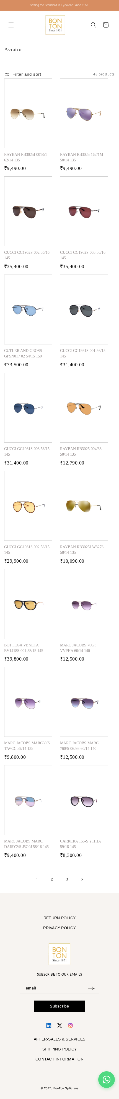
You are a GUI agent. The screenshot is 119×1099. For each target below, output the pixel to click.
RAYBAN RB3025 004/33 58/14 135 (81, 451)
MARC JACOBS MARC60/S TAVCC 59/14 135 (27, 746)
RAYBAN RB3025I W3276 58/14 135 (82, 550)
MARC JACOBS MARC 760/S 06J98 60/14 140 (79, 746)
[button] (11, 25)
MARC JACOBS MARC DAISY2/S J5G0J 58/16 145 (26, 844)
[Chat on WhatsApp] (106, 1079)
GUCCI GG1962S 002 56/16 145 (27, 255)
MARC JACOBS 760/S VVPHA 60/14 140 (78, 648)
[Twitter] (59, 1025)
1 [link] (37, 879)
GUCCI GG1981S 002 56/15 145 (27, 550)
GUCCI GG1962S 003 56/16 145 (82, 255)
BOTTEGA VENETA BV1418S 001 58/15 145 (23, 648)
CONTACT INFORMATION (59, 1059)
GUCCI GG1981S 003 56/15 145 (27, 451)
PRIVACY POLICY (59, 928)
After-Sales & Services (60, 1039)
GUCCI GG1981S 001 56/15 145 (82, 353)
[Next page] (82, 879)
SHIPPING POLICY (59, 1049)
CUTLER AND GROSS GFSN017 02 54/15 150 (23, 353)
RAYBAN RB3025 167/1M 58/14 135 (81, 157)
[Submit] (91, 988)
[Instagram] (70, 1025)
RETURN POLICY (59, 918)
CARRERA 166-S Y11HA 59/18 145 (80, 844)
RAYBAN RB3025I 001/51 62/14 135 (25, 157)
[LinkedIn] (48, 1025)
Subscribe (59, 1006)
